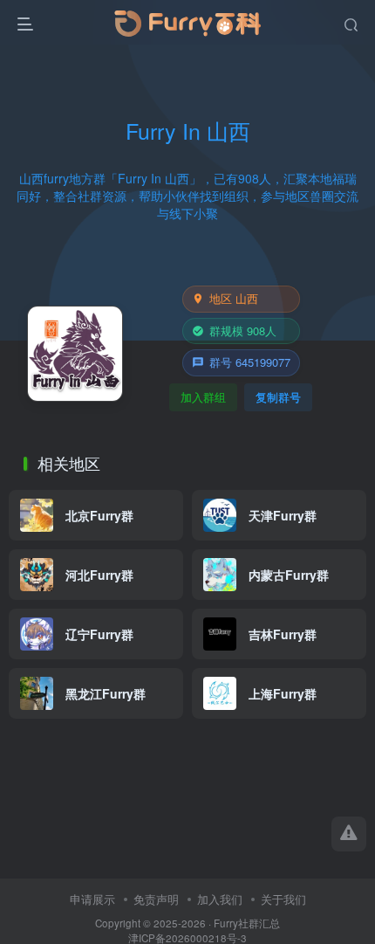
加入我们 (219, 899)
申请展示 (92, 899)
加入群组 (203, 397)
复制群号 (278, 397)
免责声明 (156, 899)
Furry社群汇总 (247, 923)
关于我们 (283, 899)
